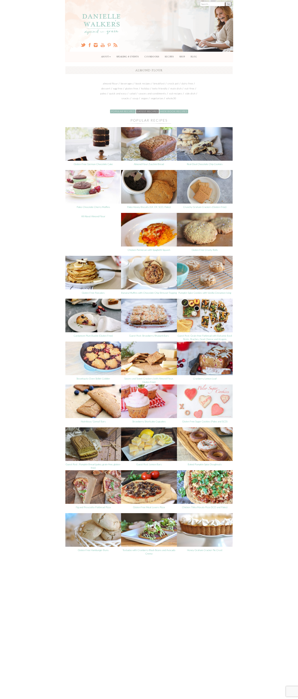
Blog (194, 57)
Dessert (106, 88)
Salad (133, 93)
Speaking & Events (127, 57)
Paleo (103, 93)
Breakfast (159, 83)
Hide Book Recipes (173, 111)
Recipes (169, 57)
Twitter (83, 45)
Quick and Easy (118, 93)
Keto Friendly (160, 88)
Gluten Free (131, 88)
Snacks (125, 98)
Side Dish (190, 93)
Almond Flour (110, 83)
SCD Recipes (175, 93)
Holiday (145, 88)
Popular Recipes (123, 111)
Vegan (144, 98)
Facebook (89, 45)
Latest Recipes (147, 111)
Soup (135, 98)
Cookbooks (151, 57)
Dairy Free (187, 83)
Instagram (95, 45)
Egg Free (118, 88)
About (105, 57)
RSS (115, 45)
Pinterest (109, 45)
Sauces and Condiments (152, 93)
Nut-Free (190, 88)
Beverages (127, 83)
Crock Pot (173, 83)
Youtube (102, 45)
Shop (182, 57)
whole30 (171, 98)
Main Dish (176, 88)
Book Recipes (143, 83)
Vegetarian (157, 98)
